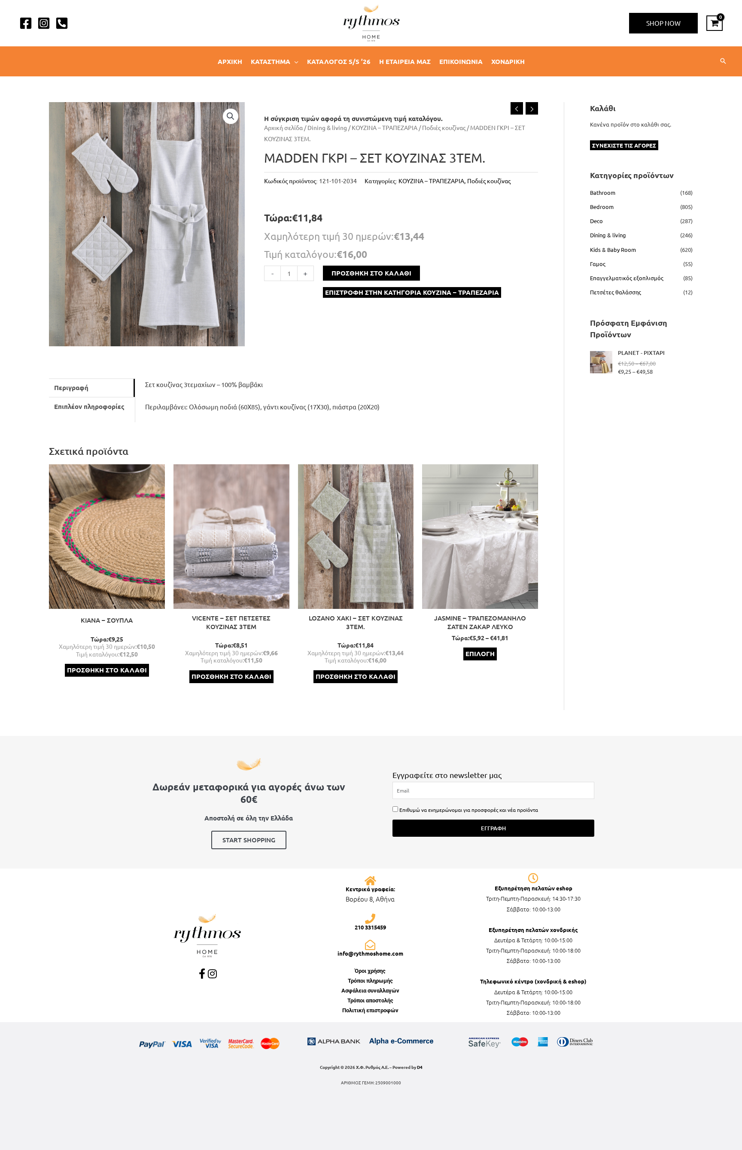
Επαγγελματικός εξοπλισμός (626, 277)
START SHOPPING (248, 839)
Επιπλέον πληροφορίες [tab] (89, 406)
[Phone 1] (61, 23)
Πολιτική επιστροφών (370, 1010)
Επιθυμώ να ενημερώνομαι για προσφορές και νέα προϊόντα (468, 809)
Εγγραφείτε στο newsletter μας (447, 774)
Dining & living (327, 127)
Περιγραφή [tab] (71, 387)
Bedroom (602, 206)
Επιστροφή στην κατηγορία (412, 292)
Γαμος (597, 263)
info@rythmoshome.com (370, 953)
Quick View (106, 602)
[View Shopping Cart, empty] (714, 23)
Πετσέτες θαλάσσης (615, 292)
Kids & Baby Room (613, 249)
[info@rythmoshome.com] (370, 945)
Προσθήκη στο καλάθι (371, 273)
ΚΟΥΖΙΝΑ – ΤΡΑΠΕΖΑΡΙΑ (384, 127)
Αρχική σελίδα (283, 127)
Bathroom (602, 192)
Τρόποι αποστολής (370, 1000)
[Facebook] (25, 23)
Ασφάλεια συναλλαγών (370, 990)
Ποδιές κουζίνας (443, 127)
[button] (663, 23)
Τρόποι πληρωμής (370, 981)
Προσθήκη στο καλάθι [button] (107, 670)
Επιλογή (480, 653)
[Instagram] (43, 23)
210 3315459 (370, 927)
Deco (596, 220)
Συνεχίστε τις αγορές (624, 145)
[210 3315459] (370, 919)
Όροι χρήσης (370, 971)
